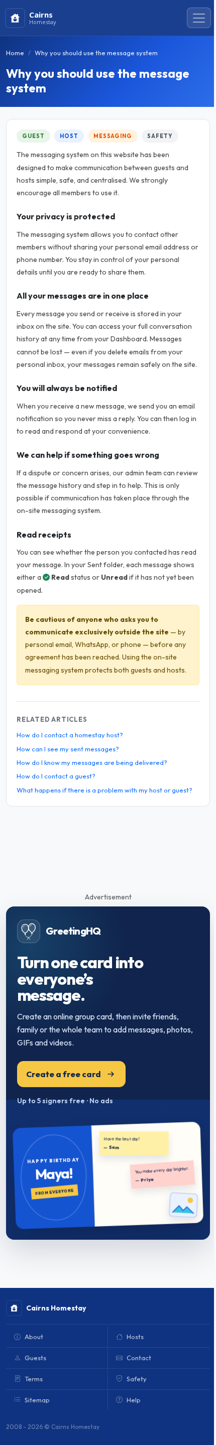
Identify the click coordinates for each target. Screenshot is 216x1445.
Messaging (112, 136)
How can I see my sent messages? (68, 749)
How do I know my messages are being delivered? (92, 762)
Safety (159, 136)
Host (69, 136)
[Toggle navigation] (199, 18)
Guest (33, 136)
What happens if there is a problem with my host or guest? (104, 790)
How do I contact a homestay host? (70, 735)
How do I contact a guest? (56, 776)
